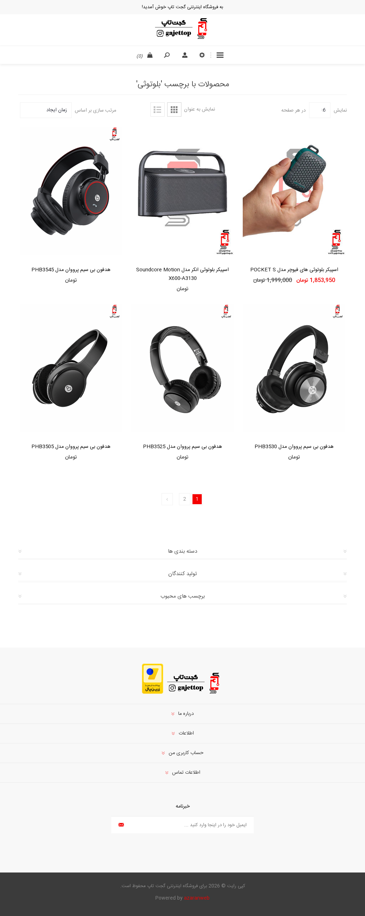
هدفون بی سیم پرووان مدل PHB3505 (70, 446)
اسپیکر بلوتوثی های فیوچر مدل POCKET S (294, 270)
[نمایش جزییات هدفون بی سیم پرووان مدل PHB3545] (70, 191)
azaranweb (197, 898)
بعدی (167, 499)
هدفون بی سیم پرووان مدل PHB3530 (294, 446)
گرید (174, 109)
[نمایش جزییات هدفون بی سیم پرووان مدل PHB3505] (70, 368)
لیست (157, 109)
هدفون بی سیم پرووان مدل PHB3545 (70, 270)
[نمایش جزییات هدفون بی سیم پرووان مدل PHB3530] (294, 368)
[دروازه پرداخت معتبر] (152, 693)
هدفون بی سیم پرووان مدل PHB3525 (182, 446)
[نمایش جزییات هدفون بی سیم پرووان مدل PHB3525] (182, 368)
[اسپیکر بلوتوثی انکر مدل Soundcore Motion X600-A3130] (182, 191)
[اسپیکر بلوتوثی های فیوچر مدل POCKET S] (294, 191)
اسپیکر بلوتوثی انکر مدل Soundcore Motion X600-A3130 (182, 274)
